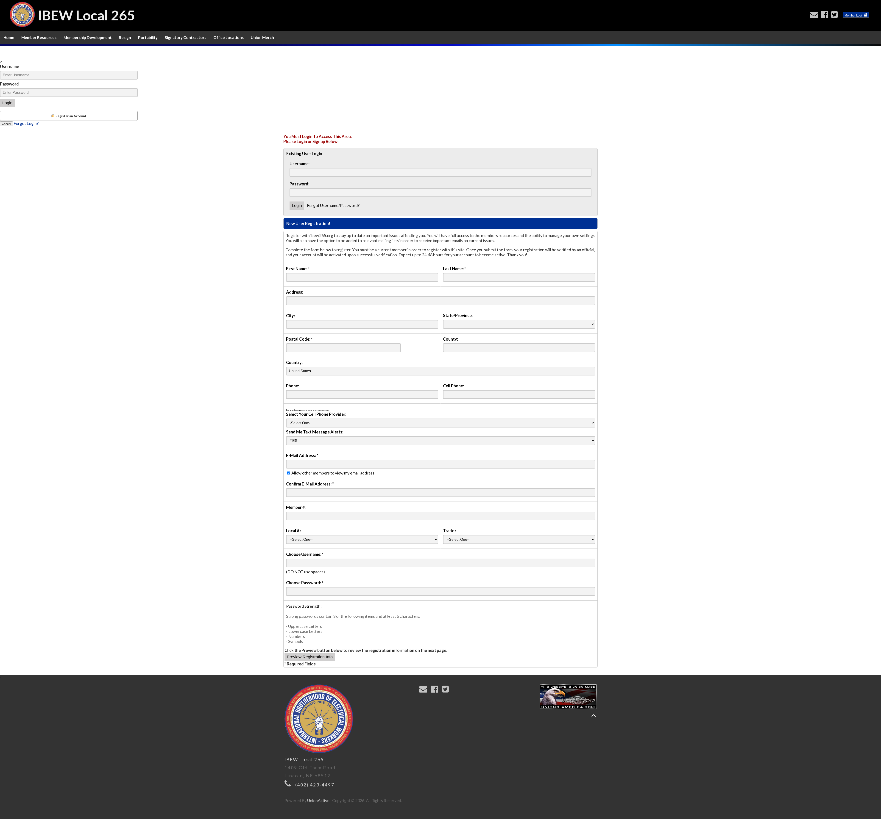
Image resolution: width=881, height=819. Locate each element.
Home (8, 37)
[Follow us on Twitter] (835, 15)
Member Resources (38, 37)
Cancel (6, 124)
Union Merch (262, 37)
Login (7, 103)
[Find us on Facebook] (825, 15)
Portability (148, 37)
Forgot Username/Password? (333, 205)
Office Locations (228, 37)
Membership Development (88, 37)
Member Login (854, 15)
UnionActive (318, 800)
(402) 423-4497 (315, 784)
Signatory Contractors (185, 37)
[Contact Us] (815, 15)
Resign (125, 37)
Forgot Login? (26, 123)
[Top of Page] (594, 715)
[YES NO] (440, 440)
